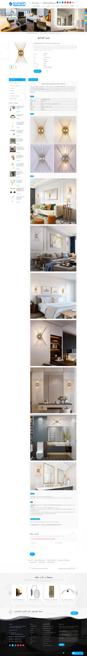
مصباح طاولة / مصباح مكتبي (15, 85)
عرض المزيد (18, 111)
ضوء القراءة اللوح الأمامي (14, 96)
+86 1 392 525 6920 (35, 3)
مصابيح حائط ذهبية (42, 562)
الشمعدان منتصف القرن (51, 560)
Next (76, 593)
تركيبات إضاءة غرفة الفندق (47, 641)
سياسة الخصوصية (59, 652)
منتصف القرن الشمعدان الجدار (39, 560)
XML (31, 643)
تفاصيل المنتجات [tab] (33, 79)
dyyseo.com (54, 652)
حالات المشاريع (32, 637)
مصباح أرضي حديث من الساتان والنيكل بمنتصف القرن (20, 198)
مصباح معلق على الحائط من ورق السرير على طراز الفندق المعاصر (19, 599)
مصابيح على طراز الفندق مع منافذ (48, 626)
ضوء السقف (12, 93)
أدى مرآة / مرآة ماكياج (14, 83)
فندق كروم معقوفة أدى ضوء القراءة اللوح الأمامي (20, 107)
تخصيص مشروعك (64, 6)
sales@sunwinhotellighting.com (49, 3)
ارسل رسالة (77, 653)
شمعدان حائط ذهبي (33, 562)
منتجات (42, 6)
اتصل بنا (31, 632)
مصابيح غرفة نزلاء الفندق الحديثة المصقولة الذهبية (19, 181)
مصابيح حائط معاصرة (51, 562)
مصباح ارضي (12, 88)
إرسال (61, 644)
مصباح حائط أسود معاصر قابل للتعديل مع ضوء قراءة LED (20, 156)
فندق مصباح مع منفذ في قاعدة (48, 628)
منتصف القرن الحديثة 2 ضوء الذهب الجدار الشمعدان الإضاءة (45, 538)
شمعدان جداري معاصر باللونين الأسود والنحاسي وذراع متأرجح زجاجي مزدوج (51, 599)
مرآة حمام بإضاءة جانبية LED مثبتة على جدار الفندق (19, 173)
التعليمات (72, 6)
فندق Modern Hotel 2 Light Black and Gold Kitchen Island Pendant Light (20, 189)
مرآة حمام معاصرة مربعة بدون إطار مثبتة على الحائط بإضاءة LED (20, 148)
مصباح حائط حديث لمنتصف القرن (63, 560)
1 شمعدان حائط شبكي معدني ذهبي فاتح (35, 599)
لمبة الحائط (12, 90)
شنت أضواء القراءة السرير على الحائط (49, 632)
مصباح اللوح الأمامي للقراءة (47, 645)
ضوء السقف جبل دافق (46, 634)
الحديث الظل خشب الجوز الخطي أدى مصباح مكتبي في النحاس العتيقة (19, 131)
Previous (10, 593)
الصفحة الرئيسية (36, 6)
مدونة (31, 639)
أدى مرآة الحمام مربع (46, 637)
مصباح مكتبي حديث (46, 639)
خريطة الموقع (32, 641)
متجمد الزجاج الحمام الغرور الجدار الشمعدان (68, 599)
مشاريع (48, 6)
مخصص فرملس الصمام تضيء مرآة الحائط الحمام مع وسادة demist (19, 140)
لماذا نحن (57, 6)
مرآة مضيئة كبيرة (45, 643)
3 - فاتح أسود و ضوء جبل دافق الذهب (20, 115)
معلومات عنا (32, 628)
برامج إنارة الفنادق (13, 98)
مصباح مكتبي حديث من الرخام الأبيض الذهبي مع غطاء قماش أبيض (20, 164)
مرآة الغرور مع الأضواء (46, 630)
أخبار (53, 6)
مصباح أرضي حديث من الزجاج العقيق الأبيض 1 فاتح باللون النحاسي (20, 123)
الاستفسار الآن (37, 71)
